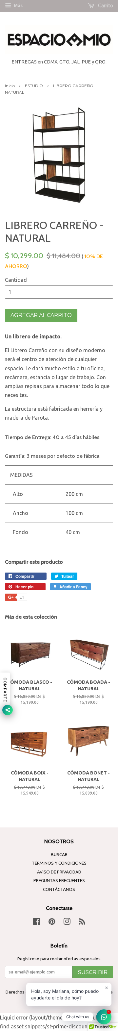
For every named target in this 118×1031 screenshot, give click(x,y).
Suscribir (93, 972)
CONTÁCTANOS (59, 889)
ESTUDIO (34, 85)
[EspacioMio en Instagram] (66, 922)
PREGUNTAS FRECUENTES (59, 880)
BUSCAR (59, 854)
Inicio (10, 85)
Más (18, 5)
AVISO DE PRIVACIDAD (59, 871)
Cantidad (16, 280)
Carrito (105, 6)
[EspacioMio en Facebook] (36, 922)
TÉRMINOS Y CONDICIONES (59, 863)
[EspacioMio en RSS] (82, 922)
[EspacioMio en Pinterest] (51, 922)
